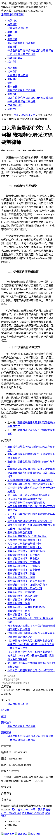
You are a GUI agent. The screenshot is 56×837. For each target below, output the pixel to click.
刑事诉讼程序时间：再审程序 (23, 558)
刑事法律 (12, 39)
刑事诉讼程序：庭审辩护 (21, 592)
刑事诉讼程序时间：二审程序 (23, 562)
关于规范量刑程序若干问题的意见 (26, 502)
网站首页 (12, 20)
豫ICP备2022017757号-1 (24, 809)
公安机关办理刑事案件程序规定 (24, 499)
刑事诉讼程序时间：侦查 (21, 573)
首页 (16, 115)
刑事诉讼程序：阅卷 (18, 603)
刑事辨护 (12, 47)
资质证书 (23, 28)
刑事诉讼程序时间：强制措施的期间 (27, 584)
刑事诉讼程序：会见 (18, 611)
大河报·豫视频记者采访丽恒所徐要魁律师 (30, 480)
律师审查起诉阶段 (36, 50)
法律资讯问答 (14, 58)
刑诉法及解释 (15, 43)
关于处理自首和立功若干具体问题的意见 (29, 521)
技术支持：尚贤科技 (33, 813)
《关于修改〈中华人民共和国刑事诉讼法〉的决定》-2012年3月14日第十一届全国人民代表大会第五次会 (31, 644)
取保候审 (12, 32)
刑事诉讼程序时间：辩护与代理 (24, 588)
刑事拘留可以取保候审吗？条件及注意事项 (31, 469)
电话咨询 (22, 834)
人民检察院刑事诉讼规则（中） (24, 543)
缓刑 (9, 35)
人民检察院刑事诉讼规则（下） (24, 540)
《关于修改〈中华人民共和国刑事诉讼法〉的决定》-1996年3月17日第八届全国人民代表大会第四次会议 (31, 656)
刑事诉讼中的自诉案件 (19, 532)
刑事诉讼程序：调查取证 (21, 599)
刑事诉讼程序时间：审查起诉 (23, 570)
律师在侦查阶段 (16, 50)
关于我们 (12, 24)
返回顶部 (35, 834)
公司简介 (12, 28)
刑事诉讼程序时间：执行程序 (23, 555)
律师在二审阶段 (26, 54)
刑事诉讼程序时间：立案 (21, 577)
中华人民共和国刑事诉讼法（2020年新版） (31, 670)
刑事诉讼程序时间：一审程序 (23, 566)
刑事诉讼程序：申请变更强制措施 (26, 607)
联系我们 (12, 61)
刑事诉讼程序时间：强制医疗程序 (26, 551)
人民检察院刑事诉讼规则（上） (24, 547)
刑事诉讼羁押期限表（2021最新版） (27, 536)
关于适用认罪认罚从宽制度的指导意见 (28, 495)
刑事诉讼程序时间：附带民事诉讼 (26, 581)
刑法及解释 (29, 43)
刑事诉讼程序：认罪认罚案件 (23, 596)
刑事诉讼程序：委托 (18, 614)
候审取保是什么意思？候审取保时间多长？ (31, 484)
